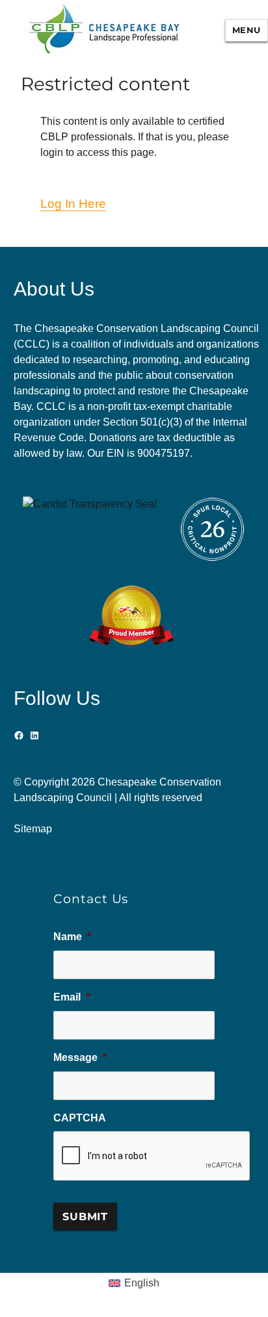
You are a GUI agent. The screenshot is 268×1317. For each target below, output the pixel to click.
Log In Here (73, 204)
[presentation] (152, 1156)
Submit (85, 1216)
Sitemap (33, 828)
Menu (246, 30)
